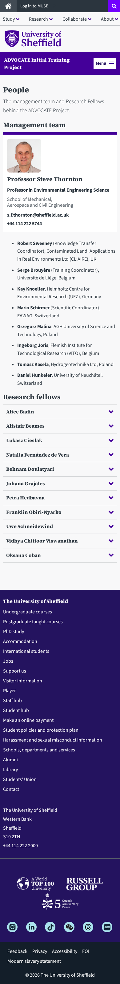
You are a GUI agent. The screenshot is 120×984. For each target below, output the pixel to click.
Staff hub (12, 700)
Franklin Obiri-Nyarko (34, 512)
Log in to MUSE (34, 6)
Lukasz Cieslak (24, 440)
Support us (14, 671)
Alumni (10, 759)
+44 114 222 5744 (24, 223)
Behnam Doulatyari (30, 469)
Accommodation (20, 641)
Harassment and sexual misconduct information (52, 740)
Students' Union (20, 779)
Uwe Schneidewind (29, 526)
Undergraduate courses (27, 611)
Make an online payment (28, 720)
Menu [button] (101, 63)
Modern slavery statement (34, 961)
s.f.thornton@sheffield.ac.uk (38, 215)
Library (10, 769)
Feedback (17, 951)
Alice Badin (20, 411)
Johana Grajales (25, 483)
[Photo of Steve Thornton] (60, 157)
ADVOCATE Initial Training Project (37, 63)
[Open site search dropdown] (114, 6)
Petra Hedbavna (25, 497)
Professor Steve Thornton (44, 179)
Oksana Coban (23, 555)
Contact (11, 789)
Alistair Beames (25, 425)
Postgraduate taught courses (33, 621)
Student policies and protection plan (40, 730)
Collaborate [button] (74, 19)
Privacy (39, 951)
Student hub (16, 710)
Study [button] (9, 19)
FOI (85, 951)
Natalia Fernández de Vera (37, 454)
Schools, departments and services (39, 749)
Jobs (8, 661)
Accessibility (64, 951)
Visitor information (22, 680)
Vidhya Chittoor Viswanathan (42, 540)
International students (26, 651)
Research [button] (38, 19)
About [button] (107, 19)
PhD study (13, 631)
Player (9, 690)
